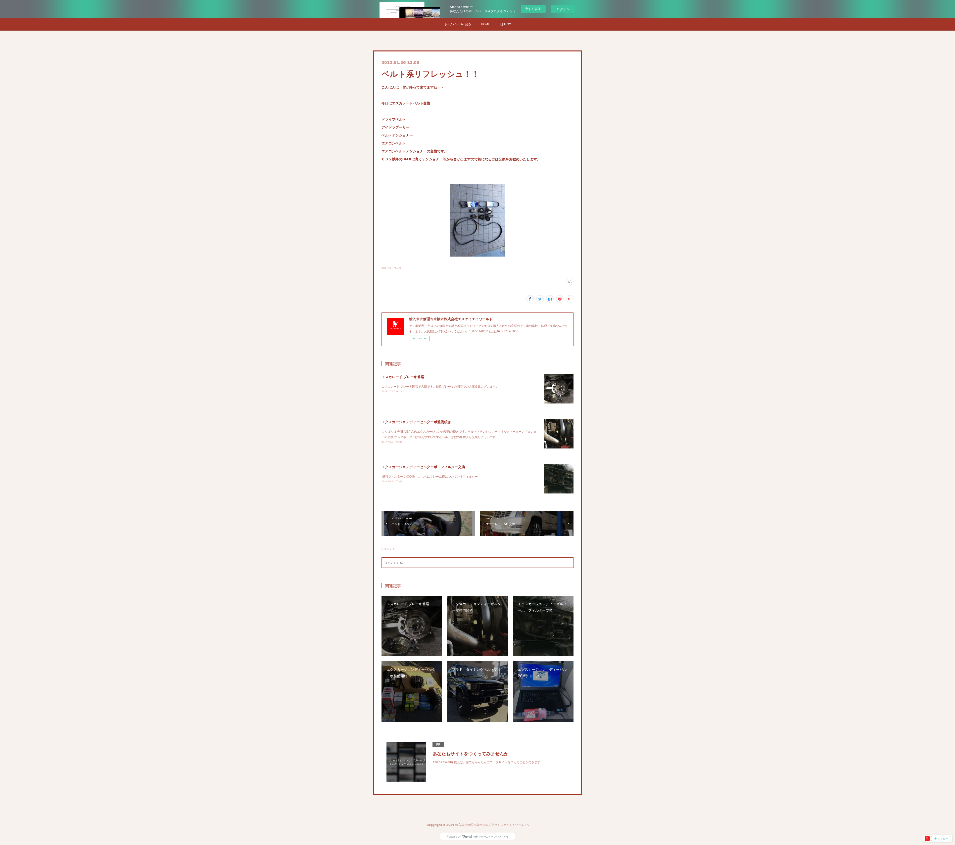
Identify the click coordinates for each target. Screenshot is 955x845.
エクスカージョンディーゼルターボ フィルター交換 (423, 466)
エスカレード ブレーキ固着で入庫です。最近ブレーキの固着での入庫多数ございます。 (440, 386)
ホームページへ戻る (457, 24)
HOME (485, 24)
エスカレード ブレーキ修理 (403, 376)
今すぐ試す (533, 8)
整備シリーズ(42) (391, 268)
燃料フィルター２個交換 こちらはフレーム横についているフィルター (430, 476)
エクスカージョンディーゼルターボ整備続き (416, 421)
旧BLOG (505, 24)
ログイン (563, 8)
